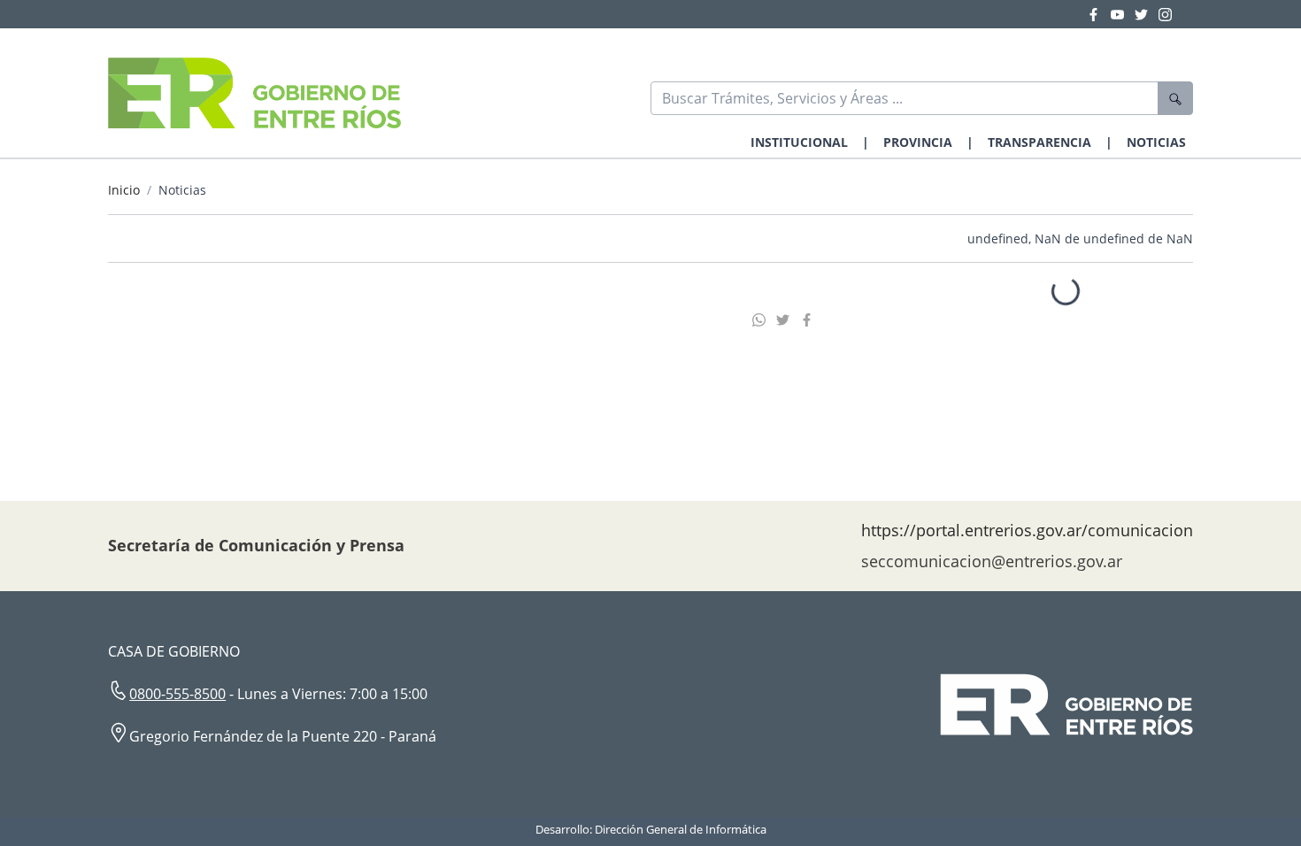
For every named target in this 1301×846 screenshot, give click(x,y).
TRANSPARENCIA (1039, 142)
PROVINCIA (917, 142)
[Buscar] (1175, 98)
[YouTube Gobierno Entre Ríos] (1123, 14)
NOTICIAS (1156, 142)
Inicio (124, 189)
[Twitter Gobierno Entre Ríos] (1147, 14)
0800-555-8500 (177, 694)
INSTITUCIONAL (799, 142)
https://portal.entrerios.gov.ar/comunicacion (1027, 530)
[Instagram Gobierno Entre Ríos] (1165, 14)
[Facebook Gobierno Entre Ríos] (1099, 14)
